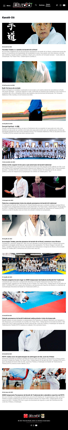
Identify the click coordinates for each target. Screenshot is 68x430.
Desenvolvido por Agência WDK (34, 422)
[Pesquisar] (36, 5)
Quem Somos (48, 5)
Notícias (42, 5)
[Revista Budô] (22, 5)
